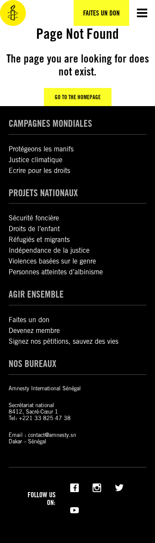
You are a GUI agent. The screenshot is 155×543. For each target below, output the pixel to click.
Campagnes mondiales (50, 123)
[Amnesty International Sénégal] (13, 13)
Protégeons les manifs (41, 149)
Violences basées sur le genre (52, 261)
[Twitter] (119, 487)
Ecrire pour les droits (39, 170)
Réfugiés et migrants (39, 239)
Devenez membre (34, 330)
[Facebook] (74, 487)
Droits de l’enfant (34, 229)
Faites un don (29, 320)
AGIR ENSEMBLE (36, 294)
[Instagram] (96, 487)
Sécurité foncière (34, 218)
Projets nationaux (43, 192)
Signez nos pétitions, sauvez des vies (63, 341)
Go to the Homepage (78, 97)
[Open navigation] (142, 13)
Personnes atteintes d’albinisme (56, 272)
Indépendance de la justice (49, 250)
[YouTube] (74, 509)
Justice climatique (35, 160)
